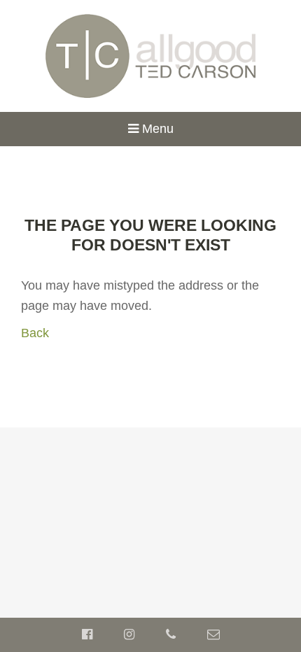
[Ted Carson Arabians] (150, 55)
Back (35, 333)
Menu (156, 129)
